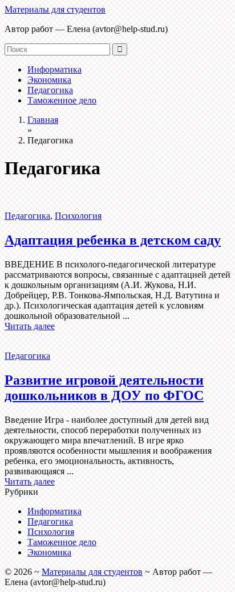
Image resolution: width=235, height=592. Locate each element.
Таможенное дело (61, 100)
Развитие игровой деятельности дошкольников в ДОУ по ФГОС (104, 388)
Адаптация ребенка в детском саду (113, 240)
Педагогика (50, 90)
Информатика (54, 69)
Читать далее (30, 326)
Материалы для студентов (55, 9)
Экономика (49, 80)
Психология (78, 216)
